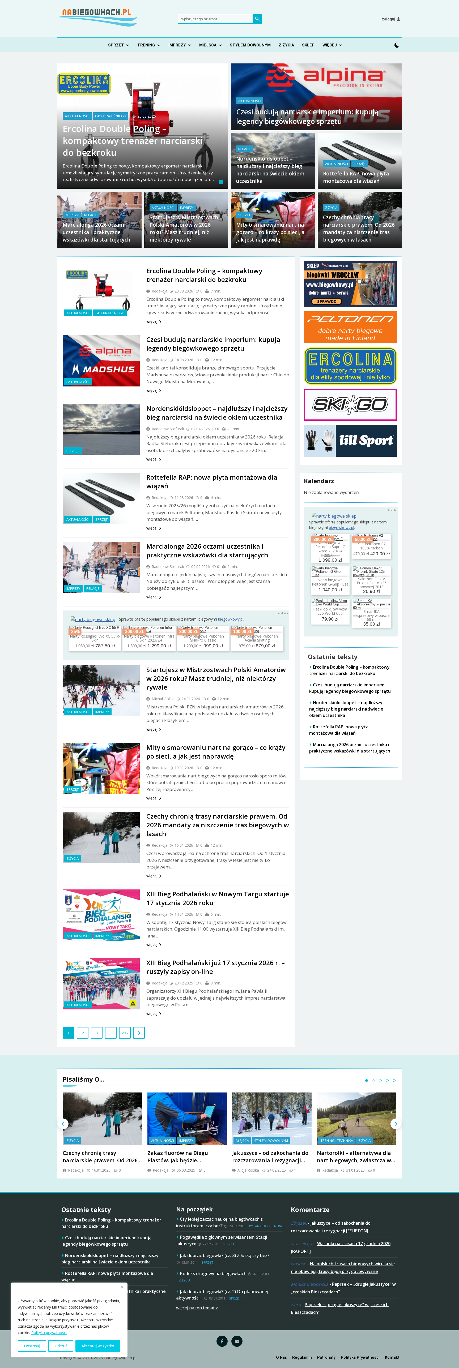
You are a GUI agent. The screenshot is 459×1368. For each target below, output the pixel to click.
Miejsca (207, 45)
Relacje (244, 149)
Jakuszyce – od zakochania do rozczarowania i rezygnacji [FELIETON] (270, 1160)
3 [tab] (380, 1080)
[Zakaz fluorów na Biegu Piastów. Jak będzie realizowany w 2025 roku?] (187, 1118)
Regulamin (302, 1357)
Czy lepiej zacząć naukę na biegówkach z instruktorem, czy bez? (219, 1222)
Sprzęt (116, 45)
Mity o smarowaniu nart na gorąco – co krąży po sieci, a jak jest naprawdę (270, 232)
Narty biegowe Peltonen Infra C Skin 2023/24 (149, 638)
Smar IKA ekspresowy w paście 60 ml (371, 615)
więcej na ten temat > (197, 1308)
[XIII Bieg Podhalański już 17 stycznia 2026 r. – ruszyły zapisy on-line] (101, 983)
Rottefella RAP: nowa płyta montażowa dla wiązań (338, 730)
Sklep (308, 45)
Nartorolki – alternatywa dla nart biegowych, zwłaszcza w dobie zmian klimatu (354, 1160)
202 (125, 1032)
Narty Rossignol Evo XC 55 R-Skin (95, 638)
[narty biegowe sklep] (93, 619)
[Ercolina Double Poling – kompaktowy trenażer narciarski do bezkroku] (101, 291)
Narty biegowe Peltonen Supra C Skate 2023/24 (330, 547)
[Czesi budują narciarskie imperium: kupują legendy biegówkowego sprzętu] (101, 360)
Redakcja (159, 291)
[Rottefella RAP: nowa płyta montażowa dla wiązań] (101, 498)
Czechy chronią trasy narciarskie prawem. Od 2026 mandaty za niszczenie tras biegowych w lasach (217, 825)
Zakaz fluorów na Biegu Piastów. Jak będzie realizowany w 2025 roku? (180, 1160)
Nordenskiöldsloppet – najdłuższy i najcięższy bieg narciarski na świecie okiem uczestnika (216, 412)
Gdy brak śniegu (110, 116)
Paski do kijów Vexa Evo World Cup (330, 611)
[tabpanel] (142, 126)
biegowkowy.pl (230, 619)
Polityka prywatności (49, 1332)
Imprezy (177, 45)
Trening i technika (337, 1140)
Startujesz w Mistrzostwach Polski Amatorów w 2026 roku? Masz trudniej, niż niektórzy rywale (216, 678)
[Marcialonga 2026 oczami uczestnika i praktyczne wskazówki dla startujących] (101, 567)
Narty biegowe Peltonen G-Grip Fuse (330, 581)
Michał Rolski (163, 698)
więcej (152, 321)
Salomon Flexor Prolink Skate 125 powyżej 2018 (371, 583)
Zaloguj (388, 19)
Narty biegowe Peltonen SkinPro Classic (203, 638)
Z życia (286, 45)
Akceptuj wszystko (98, 1345)
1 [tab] (221, 183)
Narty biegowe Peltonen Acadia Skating (257, 638)
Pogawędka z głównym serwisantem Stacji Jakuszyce (221, 1240)
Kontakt (392, 1357)
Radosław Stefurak (168, 428)
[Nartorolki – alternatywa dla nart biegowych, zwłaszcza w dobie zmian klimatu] (356, 1118)
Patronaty (326, 1357)
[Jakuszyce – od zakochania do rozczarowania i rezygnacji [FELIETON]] (272, 1118)
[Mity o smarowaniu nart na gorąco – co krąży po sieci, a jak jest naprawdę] (101, 768)
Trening (146, 45)
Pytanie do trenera (265, 1226)
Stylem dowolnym (250, 45)
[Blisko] (122, 1287)
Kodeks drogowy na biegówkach (213, 1273)
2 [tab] (373, 1080)
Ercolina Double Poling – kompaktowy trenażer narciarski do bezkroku (132, 140)
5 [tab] (394, 1080)
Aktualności (77, 116)
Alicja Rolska (248, 1170)
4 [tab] (387, 1080)
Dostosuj (32, 1345)
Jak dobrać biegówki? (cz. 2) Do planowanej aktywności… (222, 1294)
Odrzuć (61, 1345)
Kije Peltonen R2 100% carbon (371, 545)
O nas (281, 1357)
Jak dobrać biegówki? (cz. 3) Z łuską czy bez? (224, 1255)
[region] (69, 1320)
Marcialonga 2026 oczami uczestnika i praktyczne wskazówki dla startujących (96, 232)
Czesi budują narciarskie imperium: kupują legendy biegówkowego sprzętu (307, 116)
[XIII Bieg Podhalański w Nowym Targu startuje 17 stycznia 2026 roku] (101, 915)
